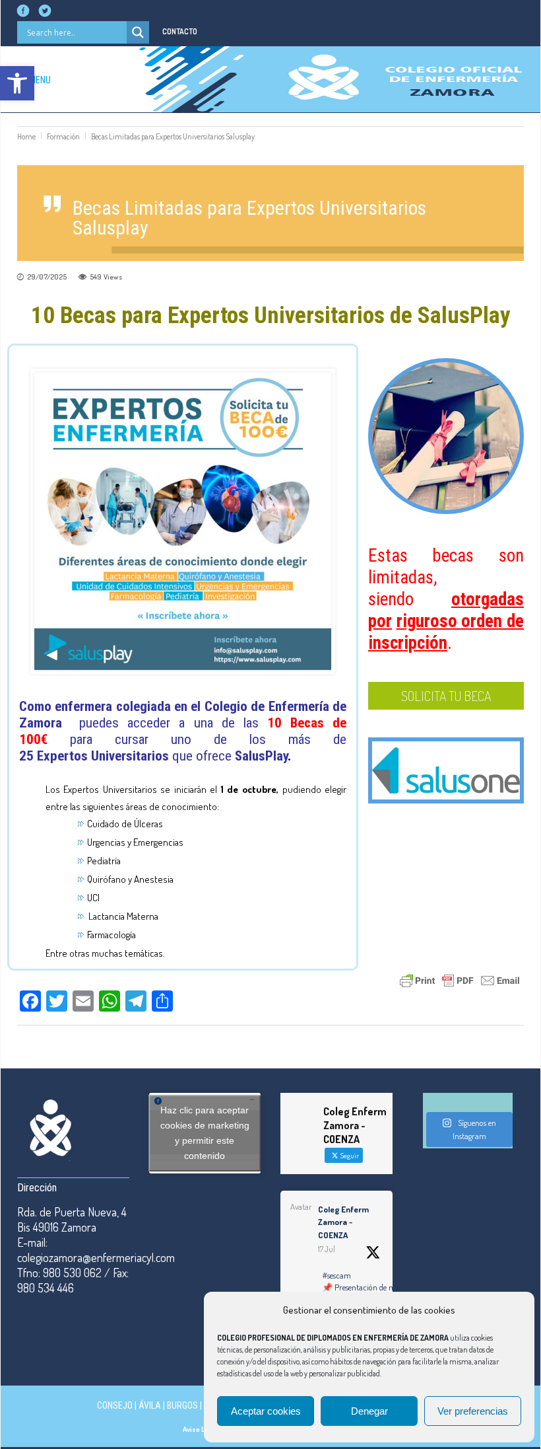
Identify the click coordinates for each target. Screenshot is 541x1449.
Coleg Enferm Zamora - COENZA (343, 1222)
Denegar (369, 1411)
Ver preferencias (472, 1411)
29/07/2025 (47, 276)
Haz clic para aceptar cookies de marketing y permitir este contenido (204, 1133)
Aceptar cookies (266, 1411)
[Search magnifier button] (138, 32)
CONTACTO (179, 31)
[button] (17, 83)
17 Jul (326, 1249)
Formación (63, 136)
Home (26, 136)
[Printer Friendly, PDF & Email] (460, 979)
